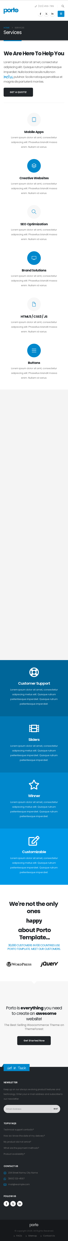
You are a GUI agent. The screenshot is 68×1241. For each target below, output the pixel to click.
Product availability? (14, 1154)
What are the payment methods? (21, 1148)
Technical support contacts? (19, 1129)
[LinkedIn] (52, 13)
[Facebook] (40, 13)
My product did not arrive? (17, 1141)
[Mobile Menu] (61, 14)
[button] (62, 6)
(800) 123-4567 (16, 1178)
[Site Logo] (11, 10)
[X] (46, 13)
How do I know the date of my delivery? (24, 1135)
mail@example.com (19, 1184)
